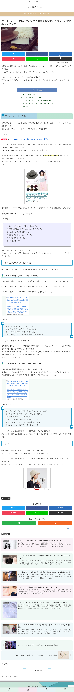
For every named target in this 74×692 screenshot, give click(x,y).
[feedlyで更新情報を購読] (19, 523)
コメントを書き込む (37, 670)
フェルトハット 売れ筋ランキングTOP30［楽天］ (30, 139)
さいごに (26, 106)
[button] (68, 363)
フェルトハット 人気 (28, 94)
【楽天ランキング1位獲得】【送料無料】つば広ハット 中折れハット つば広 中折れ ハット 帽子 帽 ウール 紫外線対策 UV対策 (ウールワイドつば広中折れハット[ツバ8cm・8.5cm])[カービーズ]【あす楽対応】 (17, 309)
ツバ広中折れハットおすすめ (32, 97)
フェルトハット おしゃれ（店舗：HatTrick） (39, 103)
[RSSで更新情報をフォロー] (55, 523)
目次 (34, 90)
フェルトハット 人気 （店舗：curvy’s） (38, 100)
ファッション (6, 498)
